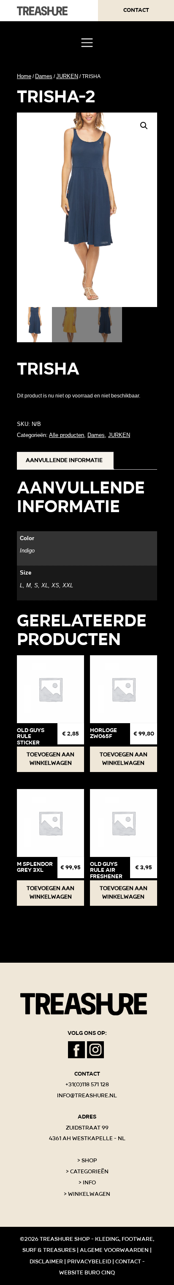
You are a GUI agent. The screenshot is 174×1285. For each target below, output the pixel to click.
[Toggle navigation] (87, 42)
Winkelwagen (89, 1194)
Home (24, 76)
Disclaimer (46, 1261)
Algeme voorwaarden (114, 1250)
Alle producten (66, 435)
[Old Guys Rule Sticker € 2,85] (50, 689)
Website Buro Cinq (87, 1273)
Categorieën (89, 1171)
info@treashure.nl (87, 1095)
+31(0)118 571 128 (87, 1084)
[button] (144, 125)
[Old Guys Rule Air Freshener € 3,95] (123, 823)
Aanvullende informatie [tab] (64, 460)
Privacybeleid (89, 1261)
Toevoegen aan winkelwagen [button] (50, 759)
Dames (43, 76)
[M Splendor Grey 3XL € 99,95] (50, 823)
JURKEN (67, 76)
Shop (89, 1160)
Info (89, 1182)
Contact (136, 10)
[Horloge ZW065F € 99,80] (123, 689)
